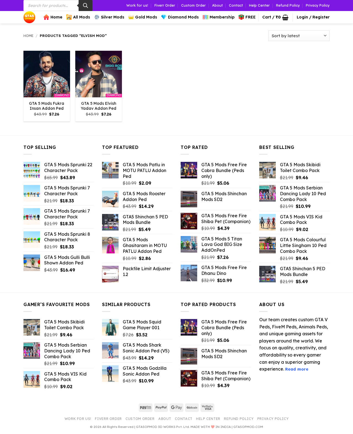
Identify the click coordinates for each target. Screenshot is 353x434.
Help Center (259, 5)
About (217, 5)
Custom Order (193, 5)
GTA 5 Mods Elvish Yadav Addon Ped (98, 106)
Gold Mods (146, 17)
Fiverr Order (164, 5)
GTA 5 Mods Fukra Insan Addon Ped (46, 106)
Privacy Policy (318, 5)
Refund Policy (288, 5)
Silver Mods (112, 17)
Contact (236, 5)
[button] (275, 17)
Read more (296, 369)
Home (56, 17)
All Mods (81, 17)
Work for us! (137, 5)
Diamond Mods (183, 17)
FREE (250, 17)
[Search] (85, 5)
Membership (222, 17)
